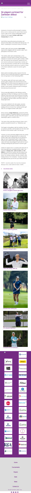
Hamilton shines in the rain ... (10, 210)
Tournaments (16, 467)
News (15, 481)
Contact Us (16, 486)
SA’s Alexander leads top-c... (9, 328)
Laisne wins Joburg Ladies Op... (10, 268)
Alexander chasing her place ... (10, 249)
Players (16, 472)
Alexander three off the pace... (10, 308)
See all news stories (8, 168)
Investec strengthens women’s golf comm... (13, 189)
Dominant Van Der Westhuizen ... (11, 347)
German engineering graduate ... (10, 229)
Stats (15, 477)
